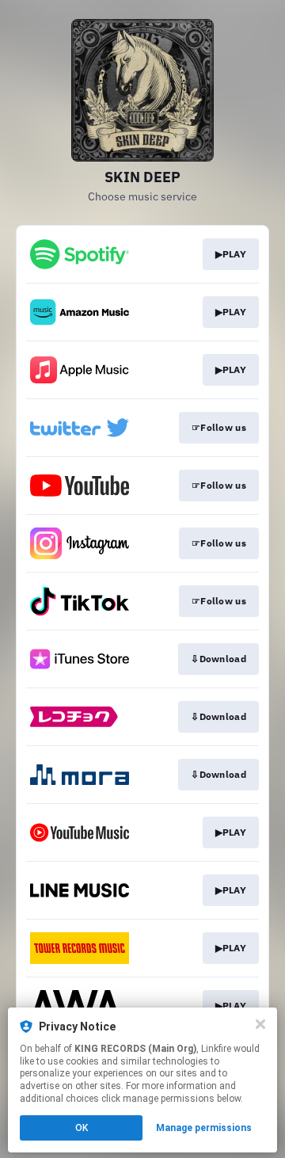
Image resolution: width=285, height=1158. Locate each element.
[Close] (260, 1024)
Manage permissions (204, 1127)
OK (81, 1127)
